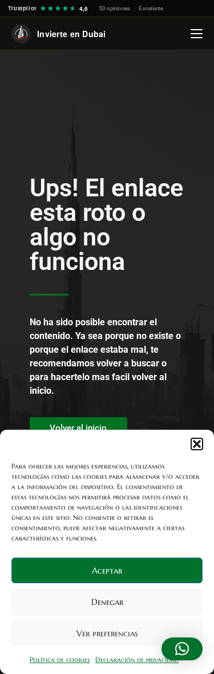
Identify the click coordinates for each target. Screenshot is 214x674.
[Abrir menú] (197, 33)
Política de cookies (60, 659)
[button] (197, 444)
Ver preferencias (107, 633)
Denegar (107, 601)
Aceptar (107, 570)
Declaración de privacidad (137, 659)
